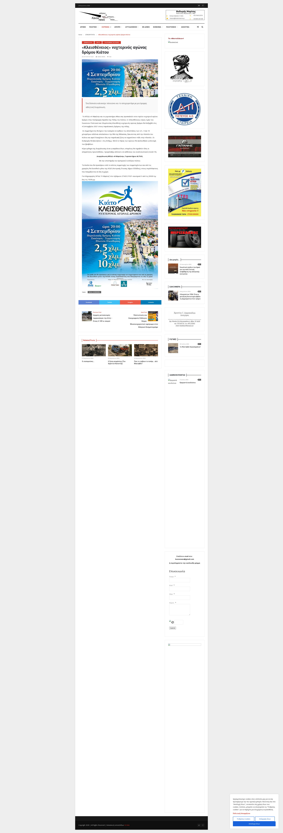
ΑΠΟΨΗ (117, 27)
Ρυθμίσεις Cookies (243, 819)
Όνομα (171, 577)
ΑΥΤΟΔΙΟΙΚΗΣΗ (131, 27)
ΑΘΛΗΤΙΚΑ (185, 27)
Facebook (89, 302)
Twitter (109, 302)
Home (80, 34)
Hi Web (127, 825)
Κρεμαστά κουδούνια (188, 382)
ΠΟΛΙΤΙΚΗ (93, 27)
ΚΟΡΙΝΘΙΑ (105, 27)
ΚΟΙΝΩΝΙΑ (157, 27)
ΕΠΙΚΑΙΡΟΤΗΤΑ (90, 34)
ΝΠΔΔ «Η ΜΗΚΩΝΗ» (94, 292)
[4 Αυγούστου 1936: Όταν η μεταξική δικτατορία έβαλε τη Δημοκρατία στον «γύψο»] (173, 296)
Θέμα (171, 594)
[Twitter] (199, 5)
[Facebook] (203, 5)
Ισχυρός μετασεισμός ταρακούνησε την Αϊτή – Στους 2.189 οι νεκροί (102, 317)
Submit (172, 628)
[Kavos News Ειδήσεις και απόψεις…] (98, 16)
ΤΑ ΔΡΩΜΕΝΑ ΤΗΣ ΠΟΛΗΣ (111, 42)
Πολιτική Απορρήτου (241, 813)
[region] (254, 811)
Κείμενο (171, 603)
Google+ (130, 302)
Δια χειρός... (174, 260)
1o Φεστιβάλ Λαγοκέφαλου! (190, 347)
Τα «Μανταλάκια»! (176, 38)
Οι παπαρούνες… (88, 361)
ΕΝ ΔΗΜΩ (146, 27)
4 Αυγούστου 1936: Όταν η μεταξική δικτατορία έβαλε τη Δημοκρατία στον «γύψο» (190, 296)
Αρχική (83, 27)
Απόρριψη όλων (265, 819)
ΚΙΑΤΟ (98, 42)
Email (171, 585)
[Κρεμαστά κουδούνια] (173, 462)
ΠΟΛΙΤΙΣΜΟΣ (171, 27)
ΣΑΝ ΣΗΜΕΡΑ (174, 287)
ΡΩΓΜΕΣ (172, 339)
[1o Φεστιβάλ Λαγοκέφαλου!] (173, 348)
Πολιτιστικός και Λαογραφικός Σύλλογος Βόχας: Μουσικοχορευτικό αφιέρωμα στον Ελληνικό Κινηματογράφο (143, 320)
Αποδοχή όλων (254, 824)
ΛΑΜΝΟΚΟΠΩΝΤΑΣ (177, 375)
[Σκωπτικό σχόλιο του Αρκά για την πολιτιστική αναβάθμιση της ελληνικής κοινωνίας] (173, 268)
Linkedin (151, 302)
